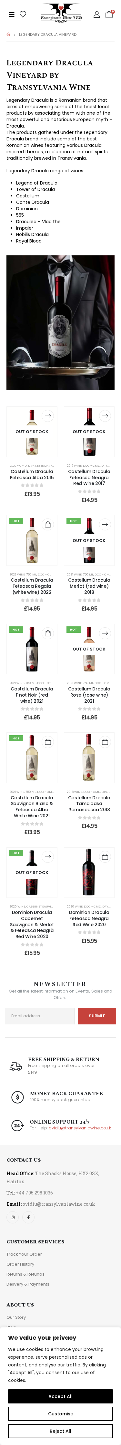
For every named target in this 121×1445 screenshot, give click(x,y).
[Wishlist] (23, 14)
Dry (31, 465)
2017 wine (74, 465)
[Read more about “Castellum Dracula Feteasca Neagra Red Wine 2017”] (105, 416)
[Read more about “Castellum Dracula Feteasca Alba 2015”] (48, 416)
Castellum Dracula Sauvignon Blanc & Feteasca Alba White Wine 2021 (32, 806)
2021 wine (74, 574)
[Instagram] (12, 1217)
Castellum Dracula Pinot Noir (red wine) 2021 (32, 695)
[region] (60, 1386)
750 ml (31, 574)
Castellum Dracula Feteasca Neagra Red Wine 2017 (89, 477)
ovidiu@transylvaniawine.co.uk (80, 1128)
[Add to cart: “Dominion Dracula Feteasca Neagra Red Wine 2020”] (105, 857)
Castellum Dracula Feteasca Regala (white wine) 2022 (32, 586)
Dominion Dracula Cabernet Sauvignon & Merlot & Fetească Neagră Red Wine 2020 (32, 924)
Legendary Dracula (50, 465)
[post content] (32, 432)
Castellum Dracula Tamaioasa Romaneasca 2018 (89, 803)
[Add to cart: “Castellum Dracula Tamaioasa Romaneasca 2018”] (105, 742)
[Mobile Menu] (11, 14)
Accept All (60, 1396)
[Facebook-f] (28, 1217)
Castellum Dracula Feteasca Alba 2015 (32, 474)
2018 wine (74, 792)
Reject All (60, 1431)
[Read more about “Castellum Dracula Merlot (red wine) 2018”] (105, 524)
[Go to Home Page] (8, 34)
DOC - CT (44, 683)
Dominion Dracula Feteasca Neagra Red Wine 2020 (89, 918)
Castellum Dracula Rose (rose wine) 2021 (89, 695)
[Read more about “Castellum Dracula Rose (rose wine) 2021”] (105, 633)
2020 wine (17, 906)
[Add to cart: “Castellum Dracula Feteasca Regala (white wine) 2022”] (48, 524)
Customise (60, 1414)
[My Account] (97, 14)
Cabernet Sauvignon (43, 906)
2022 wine (17, 574)
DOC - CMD (18, 465)
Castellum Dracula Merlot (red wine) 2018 (89, 586)
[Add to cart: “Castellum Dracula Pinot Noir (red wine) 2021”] (48, 633)
